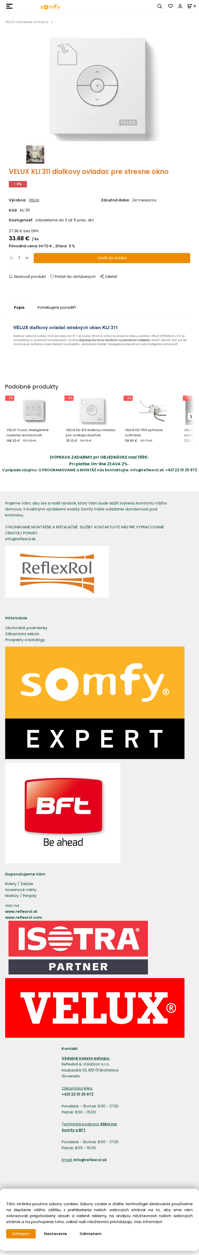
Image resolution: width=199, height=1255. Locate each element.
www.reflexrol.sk (21, 911)
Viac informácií (148, 1221)
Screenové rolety (21, 889)
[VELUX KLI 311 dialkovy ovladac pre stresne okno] (99, 87)
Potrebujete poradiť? (57, 307)
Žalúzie (26, 883)
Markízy (12, 895)
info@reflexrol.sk (147, 470)
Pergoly (30, 895)
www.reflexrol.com (23, 917)
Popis (19, 307)
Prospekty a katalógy (25, 639)
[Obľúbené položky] (171, 6)
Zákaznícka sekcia (22, 633)
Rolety (11, 883)
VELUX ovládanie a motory (26, 21)
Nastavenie (55, 1233)
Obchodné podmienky (26, 627)
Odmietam (91, 1233)
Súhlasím (21, 1233)
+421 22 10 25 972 (181, 470)
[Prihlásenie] (180, 6)
